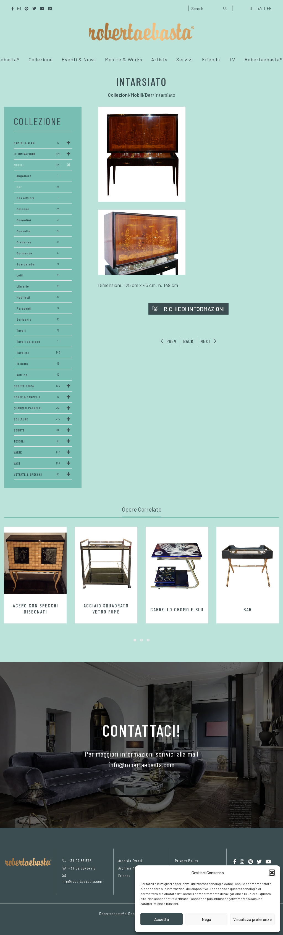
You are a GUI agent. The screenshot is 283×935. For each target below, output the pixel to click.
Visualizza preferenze (252, 919)
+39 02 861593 (80, 860)
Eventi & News (79, 59)
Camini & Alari (36, 143)
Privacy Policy (186, 860)
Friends (211, 59)
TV (232, 59)
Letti (38, 275)
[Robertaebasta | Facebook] (234, 861)
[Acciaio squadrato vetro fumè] (106, 563)
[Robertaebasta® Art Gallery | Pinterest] (250, 861)
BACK (188, 341)
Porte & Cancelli (36, 397)
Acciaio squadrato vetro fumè (106, 608)
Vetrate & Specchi (36, 474)
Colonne (38, 209)
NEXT (206, 341)
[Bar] (247, 565)
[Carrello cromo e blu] (177, 565)
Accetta (161, 919)
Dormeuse (38, 253)
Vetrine (38, 374)
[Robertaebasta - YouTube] (268, 861)
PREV (170, 341)
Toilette (38, 363)
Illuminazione (37, 154)
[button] (272, 872)
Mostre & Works (123, 59)
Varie (37, 452)
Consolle (38, 231)
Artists (159, 59)
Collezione (40, 59)
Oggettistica (37, 386)
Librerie (38, 286)
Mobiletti (38, 297)
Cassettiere (38, 198)
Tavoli (38, 330)
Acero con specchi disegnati (35, 608)
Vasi (37, 463)
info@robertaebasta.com (82, 881)
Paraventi (38, 308)
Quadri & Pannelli (37, 408)
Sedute (37, 430)
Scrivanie (38, 319)
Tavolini (38, 352)
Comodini (38, 220)
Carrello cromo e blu (177, 609)
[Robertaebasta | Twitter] (259, 861)
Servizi (184, 59)
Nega (206, 919)
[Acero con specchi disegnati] (35, 563)
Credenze (38, 242)
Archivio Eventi (130, 860)
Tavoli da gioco (38, 341)
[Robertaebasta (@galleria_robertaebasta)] (242, 861)
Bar (38, 187)
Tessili (36, 441)
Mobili (37, 165)
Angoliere (38, 176)
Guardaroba (38, 264)
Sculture (37, 419)
